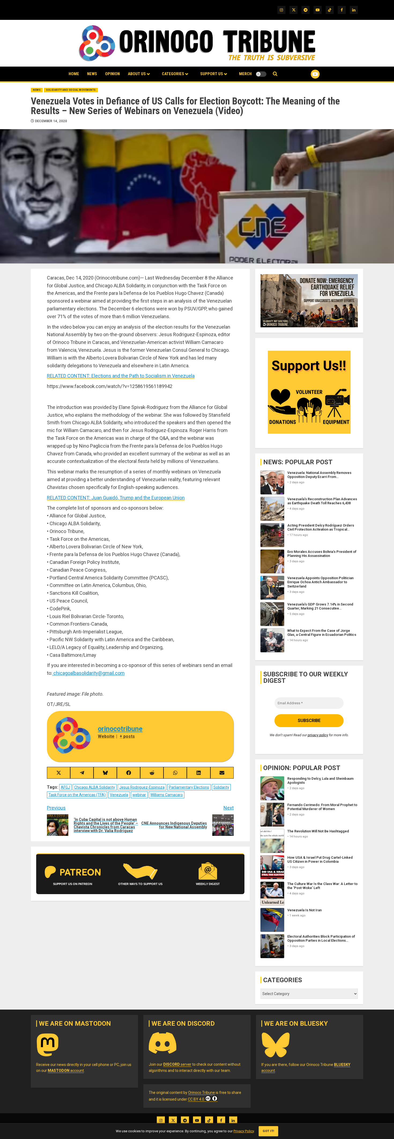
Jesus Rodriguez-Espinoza (142, 787)
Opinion (112, 73)
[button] (275, 73)
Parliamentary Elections (189, 787)
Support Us (211, 73)
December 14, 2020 (51, 121)
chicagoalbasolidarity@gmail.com (88, 673)
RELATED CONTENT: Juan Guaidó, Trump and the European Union (116, 497)
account (66, 1070)
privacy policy (318, 735)
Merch (245, 73)
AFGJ (65, 787)
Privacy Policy (243, 1131)
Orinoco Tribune (201, 1092)
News (92, 73)
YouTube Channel (306, 74)
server (177, 1064)
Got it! (268, 1131)
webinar (139, 795)
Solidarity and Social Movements (71, 90)
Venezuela (119, 795)
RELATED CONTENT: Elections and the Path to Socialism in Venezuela (121, 376)
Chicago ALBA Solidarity (94, 787)
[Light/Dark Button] (261, 74)
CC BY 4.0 (196, 1099)
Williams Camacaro (166, 795)
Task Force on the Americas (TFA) (77, 795)
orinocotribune (120, 729)
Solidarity (221, 787)
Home (74, 73)
